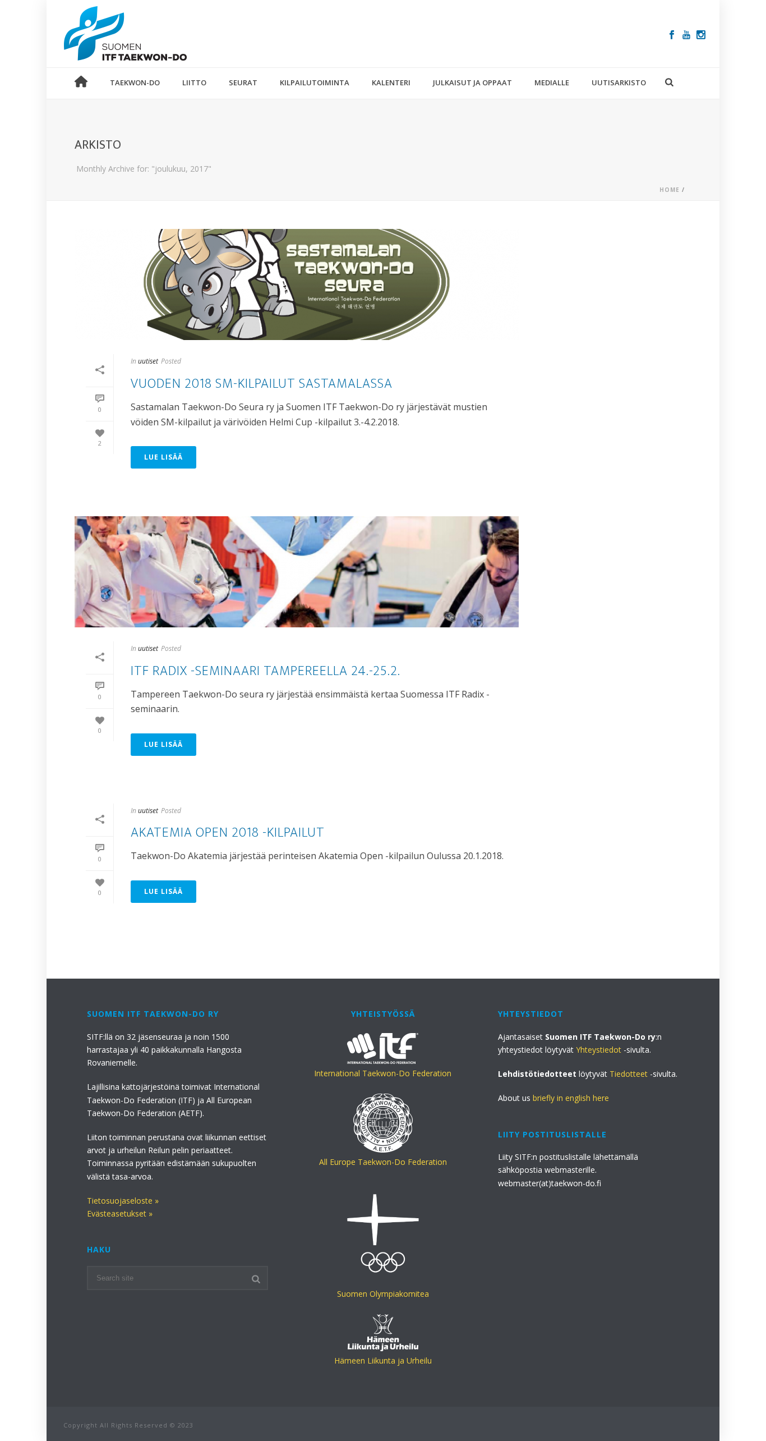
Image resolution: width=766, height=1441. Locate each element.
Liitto (194, 82)
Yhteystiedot (598, 1049)
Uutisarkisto (619, 82)
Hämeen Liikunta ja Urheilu (383, 1360)
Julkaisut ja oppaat (472, 82)
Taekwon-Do (135, 82)
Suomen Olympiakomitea (383, 1293)
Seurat (243, 82)
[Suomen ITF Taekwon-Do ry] (125, 33)
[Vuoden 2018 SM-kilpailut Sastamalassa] (297, 284)
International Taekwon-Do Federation (382, 1073)
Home (669, 190)
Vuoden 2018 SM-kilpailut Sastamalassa (262, 384)
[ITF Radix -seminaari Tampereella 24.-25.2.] (297, 571)
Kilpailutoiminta (314, 82)
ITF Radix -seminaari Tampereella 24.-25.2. (265, 671)
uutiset (148, 361)
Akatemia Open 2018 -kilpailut (228, 833)
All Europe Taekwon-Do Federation (383, 1162)
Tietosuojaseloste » (123, 1200)
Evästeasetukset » (120, 1213)
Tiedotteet (629, 1073)
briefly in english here (571, 1098)
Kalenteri (391, 82)
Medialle (551, 82)
